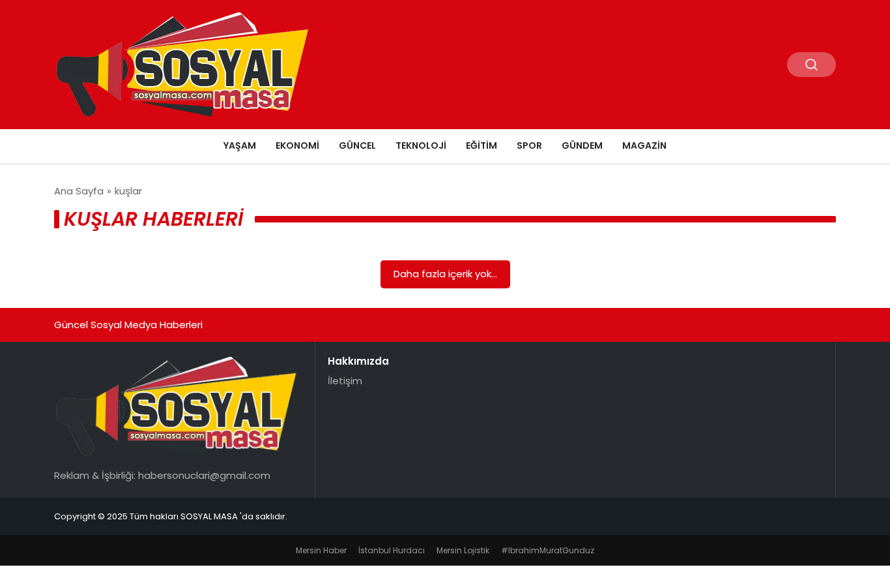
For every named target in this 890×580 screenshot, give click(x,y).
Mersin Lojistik (463, 550)
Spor (529, 145)
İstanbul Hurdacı (391, 550)
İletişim (345, 381)
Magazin (644, 145)
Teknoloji (420, 145)
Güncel (357, 145)
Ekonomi (297, 145)
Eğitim (481, 145)
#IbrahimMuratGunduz (547, 550)
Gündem (582, 145)
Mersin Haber (321, 550)
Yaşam (239, 145)
